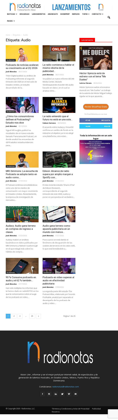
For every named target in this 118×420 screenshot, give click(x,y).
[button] (108, 17)
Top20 (84, 14)
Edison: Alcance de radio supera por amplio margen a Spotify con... (58, 174)
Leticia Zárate (85, 83)
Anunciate (53, 14)
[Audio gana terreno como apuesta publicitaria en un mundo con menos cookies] (59, 214)
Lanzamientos (38, 14)
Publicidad (96, 409)
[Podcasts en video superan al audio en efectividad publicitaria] (59, 266)
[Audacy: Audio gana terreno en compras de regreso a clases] (22, 214)
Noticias (11, 14)
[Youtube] (75, 394)
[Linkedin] (55, 394)
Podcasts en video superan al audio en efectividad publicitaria (58, 280)
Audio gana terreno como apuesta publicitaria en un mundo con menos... (56, 228)
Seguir (107, 126)
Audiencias (11, 60)
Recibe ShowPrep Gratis (96, 107)
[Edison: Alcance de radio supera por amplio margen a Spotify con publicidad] (59, 159)
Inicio (8, 35)
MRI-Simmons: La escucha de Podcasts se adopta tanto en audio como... (22, 174)
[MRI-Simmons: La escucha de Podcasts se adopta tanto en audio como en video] (22, 159)
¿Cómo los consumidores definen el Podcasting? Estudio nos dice (20, 119)
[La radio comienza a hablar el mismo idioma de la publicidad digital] (59, 53)
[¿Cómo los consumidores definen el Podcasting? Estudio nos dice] (22, 105)
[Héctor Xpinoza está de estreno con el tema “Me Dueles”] (95, 58)
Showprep (65, 14)
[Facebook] (42, 394)
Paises (10, 21)
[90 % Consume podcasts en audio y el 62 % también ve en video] (22, 266)
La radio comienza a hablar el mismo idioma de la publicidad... (58, 68)
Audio (45, 112)
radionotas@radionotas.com (65, 386)
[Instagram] (49, 394)
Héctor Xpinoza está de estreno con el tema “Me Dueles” (92, 76)
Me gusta (105, 120)
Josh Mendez (11, 72)
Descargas (24, 14)
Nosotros (56, 412)
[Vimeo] (69, 394)
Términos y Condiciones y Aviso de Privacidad (70, 409)
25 (32, 316)
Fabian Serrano (49, 123)
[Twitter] (62, 394)
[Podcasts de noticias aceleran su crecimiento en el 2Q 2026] (22, 53)
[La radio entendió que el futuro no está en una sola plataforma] (59, 105)
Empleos (76, 14)
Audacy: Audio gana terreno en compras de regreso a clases (21, 228)
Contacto (96, 14)
